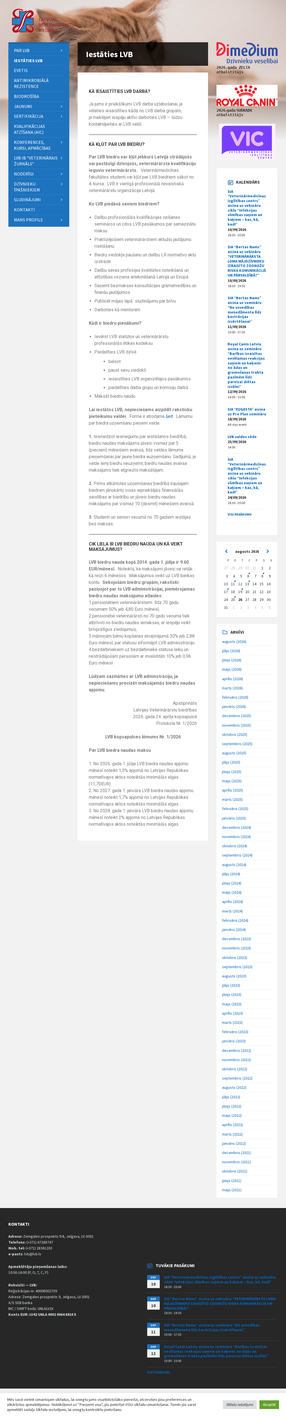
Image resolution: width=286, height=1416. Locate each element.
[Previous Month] (226, 551)
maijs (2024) (232, 892)
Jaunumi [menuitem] (23, 106)
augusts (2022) (234, 1087)
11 (233, 583)
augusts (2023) (234, 976)
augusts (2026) (234, 641)
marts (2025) (232, 799)
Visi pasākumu (240, 514)
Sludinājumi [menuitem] (27, 199)
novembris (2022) (236, 1059)
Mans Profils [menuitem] (28, 220)
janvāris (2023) (234, 1040)
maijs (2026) (232, 669)
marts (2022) (232, 1134)
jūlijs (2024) (231, 873)
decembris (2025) (236, 715)
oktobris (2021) (234, 1171)
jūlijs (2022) (231, 1096)
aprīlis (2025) (232, 790)
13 (247, 583)
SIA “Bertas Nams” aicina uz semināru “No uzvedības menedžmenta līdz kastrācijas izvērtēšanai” (244, 309)
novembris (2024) (236, 836)
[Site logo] (43, 31)
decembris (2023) (236, 938)
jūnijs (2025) (231, 771)
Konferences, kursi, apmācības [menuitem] (32, 145)
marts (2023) (232, 1022)
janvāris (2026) (234, 706)
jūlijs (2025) (231, 762)
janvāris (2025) (234, 818)
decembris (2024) (236, 827)
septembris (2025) (237, 743)
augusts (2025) (234, 752)
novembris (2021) (236, 1161)
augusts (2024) (234, 864)
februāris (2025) (235, 808)
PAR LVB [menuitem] (22, 50)
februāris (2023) (235, 1031)
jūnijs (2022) (231, 1106)
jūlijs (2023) (231, 985)
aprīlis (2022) (232, 1124)
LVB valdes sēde (242, 436)
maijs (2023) (232, 1004)
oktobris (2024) (234, 845)
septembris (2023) (237, 966)
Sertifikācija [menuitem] (28, 116)
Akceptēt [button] (269, 1404)
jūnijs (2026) (231, 660)
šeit (169, 416)
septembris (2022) (237, 1078)
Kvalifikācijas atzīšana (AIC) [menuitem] (29, 129)
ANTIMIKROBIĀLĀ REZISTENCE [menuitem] (31, 83)
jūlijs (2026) (231, 650)
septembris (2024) (237, 855)
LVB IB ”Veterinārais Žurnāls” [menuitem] (36, 161)
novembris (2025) (236, 725)
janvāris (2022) (234, 1143)
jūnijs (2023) (231, 994)
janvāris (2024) (234, 929)
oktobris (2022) (234, 1068)
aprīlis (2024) (232, 901)
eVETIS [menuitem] (21, 70)
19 (240, 591)
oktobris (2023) (234, 957)
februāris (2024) (235, 920)
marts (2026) (232, 688)
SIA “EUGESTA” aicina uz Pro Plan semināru (247, 411)
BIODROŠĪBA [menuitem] (27, 96)
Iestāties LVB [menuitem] (28, 60)
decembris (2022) (236, 1050)
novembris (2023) (236, 948)
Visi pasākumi (158, 1372)
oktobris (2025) (234, 734)
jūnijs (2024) (231, 883)
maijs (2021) (232, 1189)
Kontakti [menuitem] (24, 209)
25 (233, 599)
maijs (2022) (232, 1115)
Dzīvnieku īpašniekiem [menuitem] (27, 187)
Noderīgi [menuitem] (24, 174)
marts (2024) (232, 911)
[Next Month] (268, 551)
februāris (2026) (235, 697)
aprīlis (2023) (232, 1013)
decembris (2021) (236, 1152)
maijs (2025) (232, 780)
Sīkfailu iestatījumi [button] (239, 1404)
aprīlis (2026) (232, 678)
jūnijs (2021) (231, 1180)
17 (226, 591)
